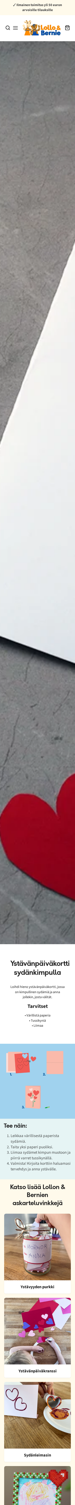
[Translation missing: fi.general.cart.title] (67, 27)
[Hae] (7, 27)
